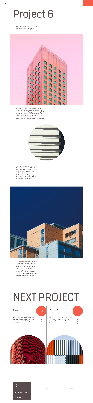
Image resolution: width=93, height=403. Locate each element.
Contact (88, 3)
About (77, 3)
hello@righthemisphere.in (21, 397)
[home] (5, 3)
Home (57, 3)
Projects (67, 3)
